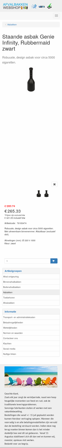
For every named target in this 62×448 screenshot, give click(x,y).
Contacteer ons (10, 338)
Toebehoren (9, 297)
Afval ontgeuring (11, 276)
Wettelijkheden (10, 327)
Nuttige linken (9, 353)
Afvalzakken (9, 302)
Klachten (7, 343)
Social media (9, 348)
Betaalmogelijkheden (13, 322)
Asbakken (7, 292)
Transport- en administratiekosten (19, 317)
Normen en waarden (13, 332)
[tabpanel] (39, 193)
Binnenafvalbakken (12, 281)
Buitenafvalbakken (12, 287)
